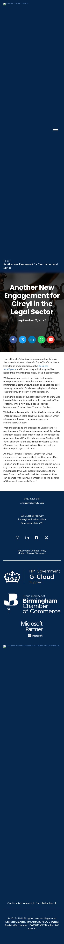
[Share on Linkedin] (32, 339)
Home (6, 260)
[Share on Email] (51, 339)
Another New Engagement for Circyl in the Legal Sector (32, 300)
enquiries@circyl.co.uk (32, 503)
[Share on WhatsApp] (41, 339)
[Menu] (55, 129)
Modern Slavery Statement (32, 553)
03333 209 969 (32, 498)
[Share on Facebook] (13, 339)
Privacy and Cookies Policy (32, 550)
